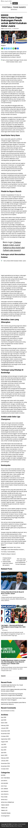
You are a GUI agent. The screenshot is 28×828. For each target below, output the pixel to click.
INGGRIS (3, 775)
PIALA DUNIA (4, 797)
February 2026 (5, 725)
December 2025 (5, 731)
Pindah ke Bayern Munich (8, 554)
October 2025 (5, 736)
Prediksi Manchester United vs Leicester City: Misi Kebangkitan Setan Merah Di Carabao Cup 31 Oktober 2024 (13, 661)
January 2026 (4, 728)
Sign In (15, 3)
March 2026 (4, 723)
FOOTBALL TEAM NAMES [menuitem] (14, 126)
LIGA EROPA (4, 780)
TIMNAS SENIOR (5, 805)
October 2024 (5, 769)
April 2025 (3, 752)
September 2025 (5, 739)
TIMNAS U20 (4, 808)
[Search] (11, 3)
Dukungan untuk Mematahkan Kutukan (12, 549)
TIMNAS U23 (4, 810)
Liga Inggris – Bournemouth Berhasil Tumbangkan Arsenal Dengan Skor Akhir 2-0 (13, 627)
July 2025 (3, 744)
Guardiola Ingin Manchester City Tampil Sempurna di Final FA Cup (12, 686)
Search (3, 676)
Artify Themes (18, 826)
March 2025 (4, 755)
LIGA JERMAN (4, 788)
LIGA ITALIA (4, 786)
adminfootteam (7, 28)
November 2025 (5, 733)
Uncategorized (5, 816)
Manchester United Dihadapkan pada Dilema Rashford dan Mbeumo (13, 703)
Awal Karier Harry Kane (13, 547)
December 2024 (5, 763)
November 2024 (5, 766)
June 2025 (4, 747)
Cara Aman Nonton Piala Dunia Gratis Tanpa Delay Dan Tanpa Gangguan (13, 699)
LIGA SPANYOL (5, 794)
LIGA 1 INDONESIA (5, 778)
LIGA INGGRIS (5, 15)
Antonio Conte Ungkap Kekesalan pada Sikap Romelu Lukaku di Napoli (13, 690)
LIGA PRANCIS (4, 791)
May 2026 (3, 717)
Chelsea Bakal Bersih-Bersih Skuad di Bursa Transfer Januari (12, 592)
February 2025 (5, 758)
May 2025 (3, 750)
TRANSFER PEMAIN (5, 813)
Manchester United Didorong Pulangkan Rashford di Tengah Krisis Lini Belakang (12, 694)
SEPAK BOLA (4, 799)
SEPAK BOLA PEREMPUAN (7, 802)
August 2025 (4, 741)
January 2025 (4, 760)
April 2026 (3, 720)
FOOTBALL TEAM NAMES (14, 7)
